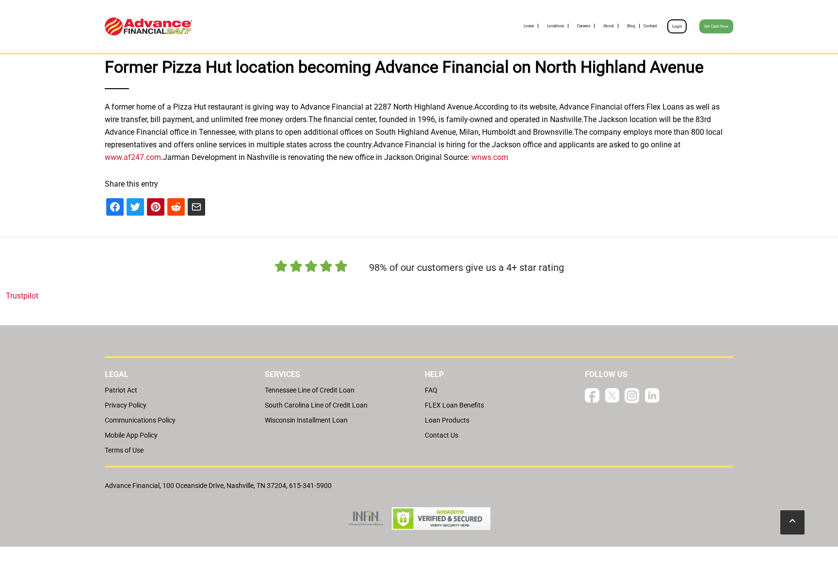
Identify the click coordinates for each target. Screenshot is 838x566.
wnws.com (489, 157)
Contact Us (441, 435)
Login (677, 26)
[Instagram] (632, 395)
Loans (529, 26)
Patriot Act (121, 390)
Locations (555, 26)
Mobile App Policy (131, 435)
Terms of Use (124, 450)
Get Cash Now (716, 26)
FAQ (431, 390)
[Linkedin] (652, 395)
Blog (631, 26)
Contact (650, 26)
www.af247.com (133, 157)
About (608, 26)
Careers (583, 26)
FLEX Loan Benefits (454, 405)
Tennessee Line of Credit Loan (310, 390)
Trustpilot (22, 295)
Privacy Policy (125, 405)
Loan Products (447, 420)
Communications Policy (140, 420)
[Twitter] (612, 395)
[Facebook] (592, 395)
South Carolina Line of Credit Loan (316, 405)
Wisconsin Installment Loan (306, 420)
